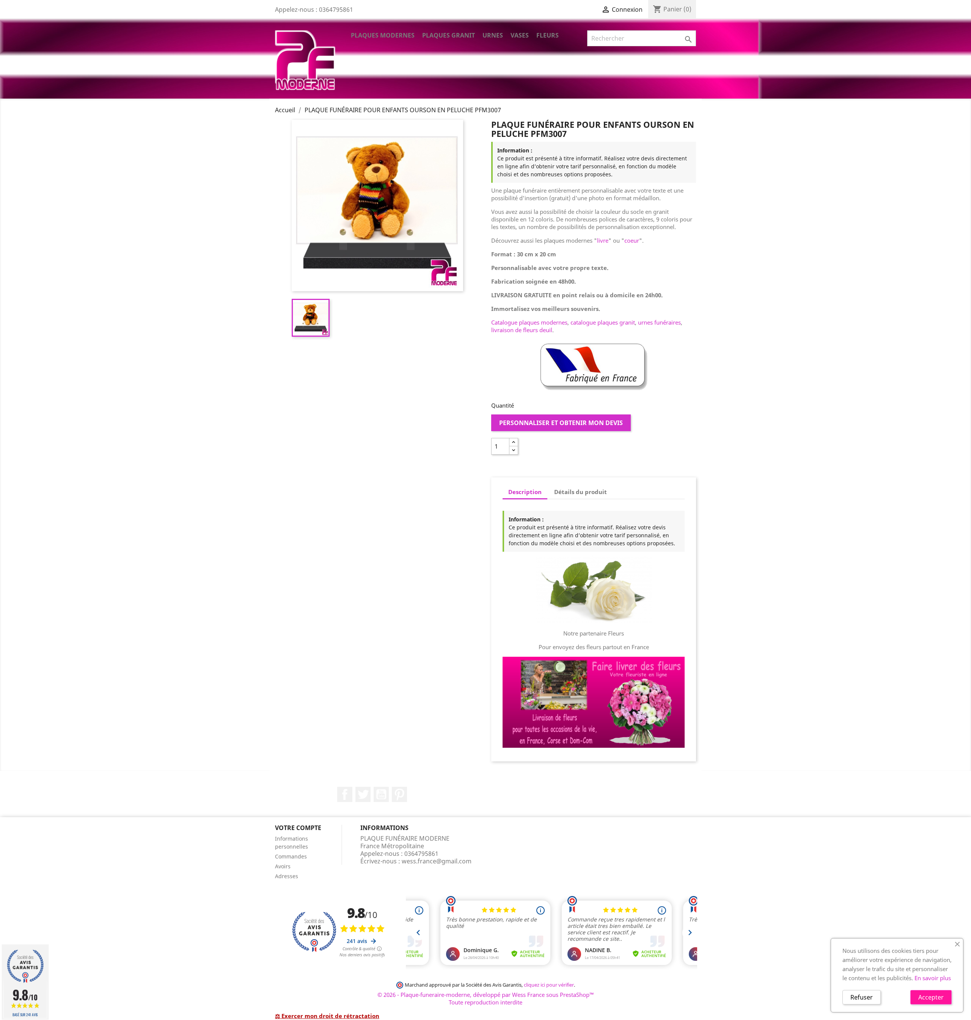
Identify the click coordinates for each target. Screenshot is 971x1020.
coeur (631, 240)
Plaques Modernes (383, 35)
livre (602, 240)
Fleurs (547, 35)
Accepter (931, 997)
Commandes (291, 856)
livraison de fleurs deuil (521, 330)
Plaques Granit (448, 35)
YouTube (381, 794)
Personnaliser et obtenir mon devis (561, 423)
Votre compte (298, 828)
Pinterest (399, 794)
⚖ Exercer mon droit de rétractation (327, 1016)
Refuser (861, 997)
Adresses (286, 876)
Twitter (363, 794)
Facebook (344, 794)
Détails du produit (580, 492)
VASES (520, 35)
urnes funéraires (659, 322)
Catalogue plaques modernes (529, 322)
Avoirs (283, 866)
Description (525, 492)
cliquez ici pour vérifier (549, 985)
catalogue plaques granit (602, 322)
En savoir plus (932, 978)
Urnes (492, 35)
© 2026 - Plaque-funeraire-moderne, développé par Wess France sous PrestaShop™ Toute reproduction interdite (485, 998)
